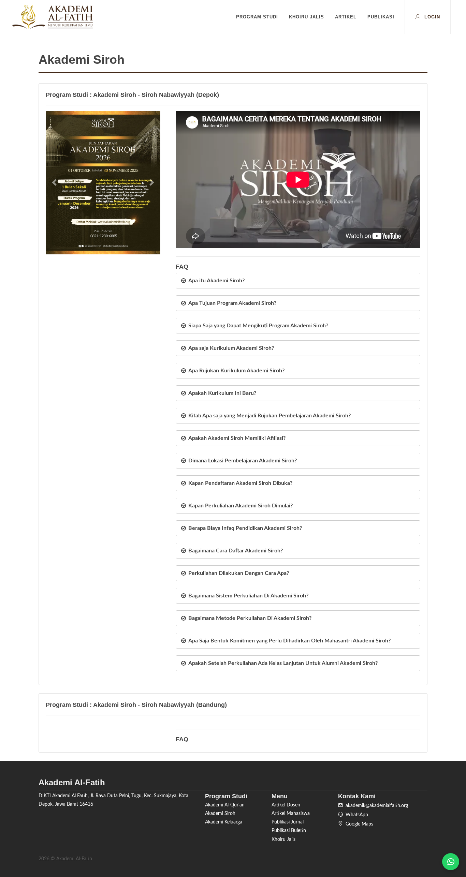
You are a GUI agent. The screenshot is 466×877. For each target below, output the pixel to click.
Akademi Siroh (220, 813)
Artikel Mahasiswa (291, 813)
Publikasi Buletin (289, 830)
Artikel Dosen (286, 805)
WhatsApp (355, 815)
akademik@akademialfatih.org (375, 805)
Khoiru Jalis (283, 839)
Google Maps (358, 824)
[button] (54, 182)
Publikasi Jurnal (288, 822)
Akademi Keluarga (223, 822)
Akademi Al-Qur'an (225, 805)
